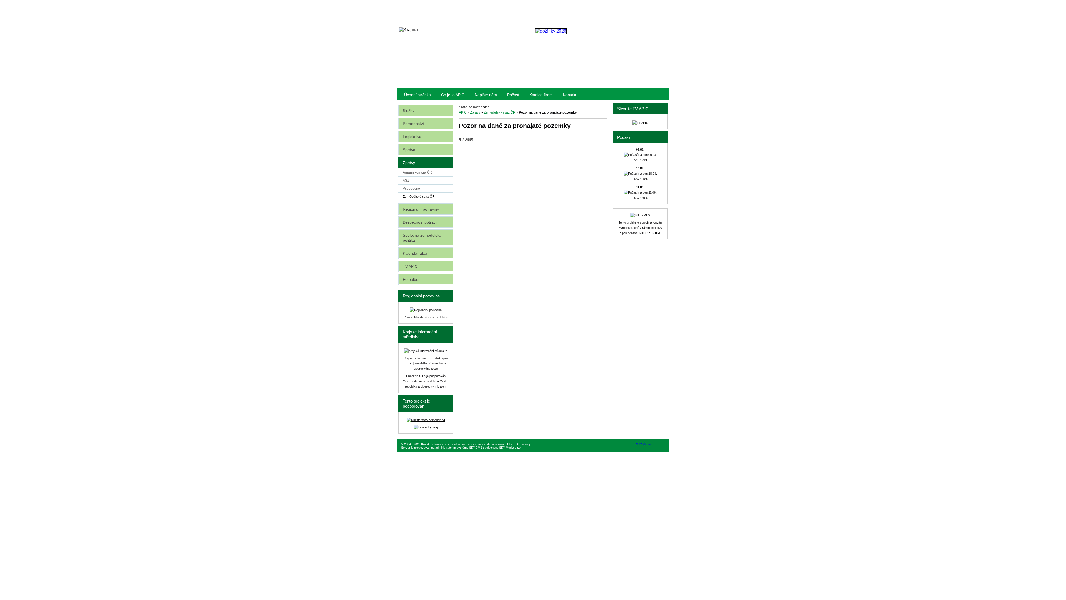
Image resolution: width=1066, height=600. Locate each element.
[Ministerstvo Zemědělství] (426, 420)
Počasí (513, 94)
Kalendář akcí (415, 253)
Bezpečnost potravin (421, 222)
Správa (409, 150)
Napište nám (486, 94)
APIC (463, 112)
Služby (408, 110)
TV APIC (410, 266)
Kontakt (569, 94)
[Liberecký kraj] (426, 427)
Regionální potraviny (421, 209)
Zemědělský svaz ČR (500, 112)
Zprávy (475, 112)
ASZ (406, 180)
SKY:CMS (475, 447)
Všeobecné (411, 188)
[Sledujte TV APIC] (640, 122)
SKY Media (643, 444)
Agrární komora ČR (417, 172)
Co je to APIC (452, 94)
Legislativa (412, 136)
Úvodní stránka (417, 94)
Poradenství (413, 123)
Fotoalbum (412, 279)
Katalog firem (541, 94)
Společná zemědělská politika (422, 237)
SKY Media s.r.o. (510, 447)
